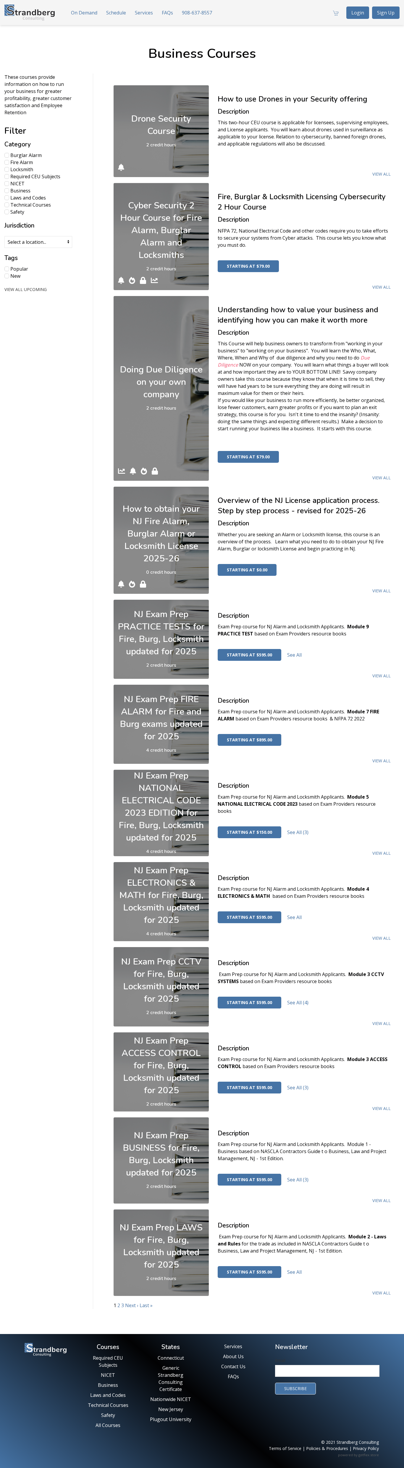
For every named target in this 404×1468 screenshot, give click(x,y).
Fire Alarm (21, 162)
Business (19, 190)
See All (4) (297, 1002)
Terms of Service (285, 1448)
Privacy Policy (366, 1448)
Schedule (116, 12)
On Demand (84, 12)
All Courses (108, 1425)
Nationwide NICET (170, 1399)
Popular (18, 269)
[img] (121, 167)
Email (280, 1360)
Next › (131, 1305)
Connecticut (171, 1358)
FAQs (167, 12)
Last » (146, 1305)
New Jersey (170, 1409)
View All (381, 174)
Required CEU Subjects (34, 176)
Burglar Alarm (25, 155)
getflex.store (368, 1455)
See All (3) (297, 832)
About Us (233, 1356)
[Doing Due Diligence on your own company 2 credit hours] (161, 327)
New (14, 276)
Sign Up (386, 12)
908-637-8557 (197, 12)
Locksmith (21, 169)
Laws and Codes (27, 197)
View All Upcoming (25, 289)
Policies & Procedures (327, 1448)
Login (357, 12)
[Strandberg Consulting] (29, 12)
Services (144, 12)
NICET (17, 183)
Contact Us (233, 1366)
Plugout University (170, 1419)
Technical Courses (30, 205)
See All (294, 655)
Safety (16, 212)
